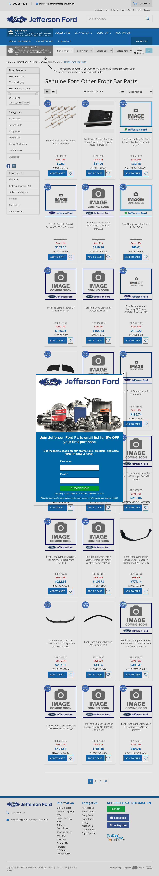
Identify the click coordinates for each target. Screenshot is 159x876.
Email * (63, 474)
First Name (66, 461)
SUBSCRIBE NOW (79, 488)
